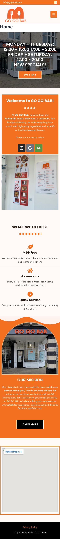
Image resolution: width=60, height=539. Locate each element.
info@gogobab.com (12, 2)
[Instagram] (55, 2)
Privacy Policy (30, 527)
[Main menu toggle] (53, 14)
